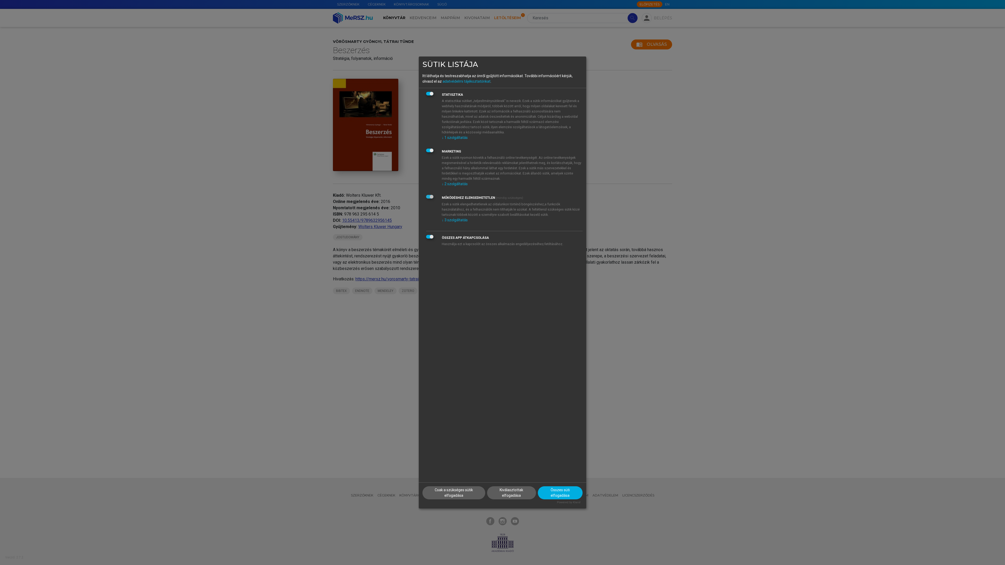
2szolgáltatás (455, 184)
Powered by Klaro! (568, 502)
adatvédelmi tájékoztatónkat (466, 81)
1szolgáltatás (455, 137)
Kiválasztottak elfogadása (511, 493)
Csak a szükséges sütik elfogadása (454, 493)
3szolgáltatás (455, 220)
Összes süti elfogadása (560, 493)
